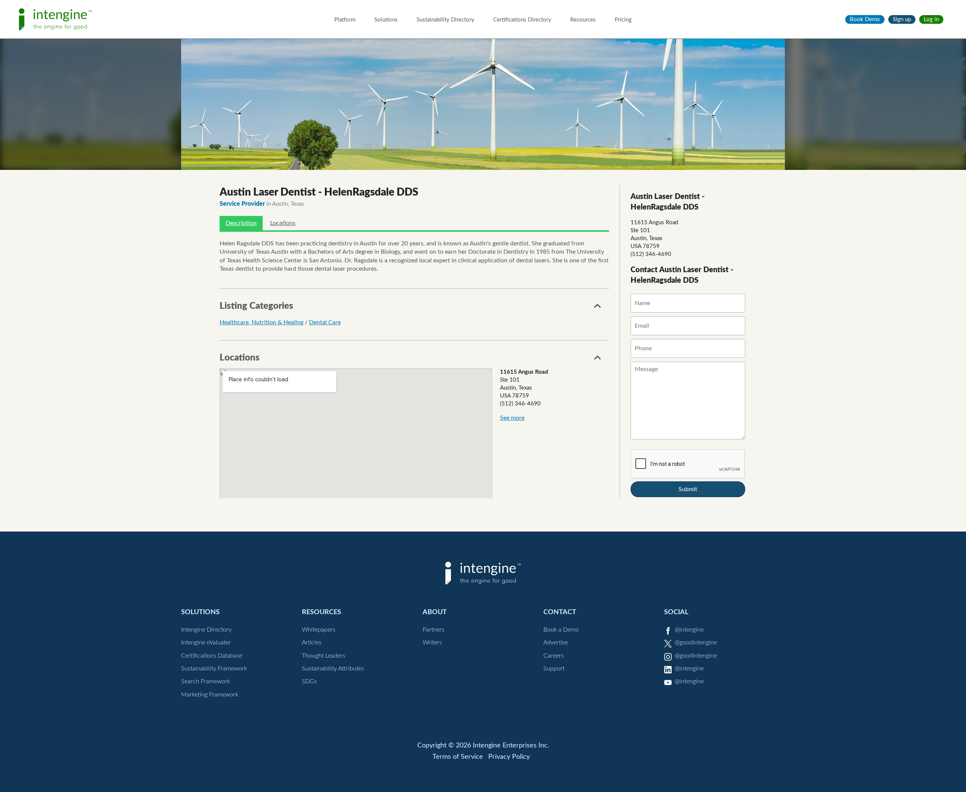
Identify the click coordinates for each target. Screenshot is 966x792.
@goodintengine (696, 642)
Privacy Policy (509, 756)
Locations (282, 223)
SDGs (309, 681)
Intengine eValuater (206, 642)
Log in (931, 19)
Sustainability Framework (214, 669)
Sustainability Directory (445, 20)
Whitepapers (318, 630)
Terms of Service (457, 756)
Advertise (555, 642)
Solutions (386, 20)
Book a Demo (561, 630)
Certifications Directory (522, 20)
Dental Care (325, 322)
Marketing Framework (209, 695)
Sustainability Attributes (333, 669)
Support (554, 669)
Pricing (623, 20)
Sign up (902, 19)
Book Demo (865, 19)
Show (597, 308)
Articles (311, 642)
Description (241, 223)
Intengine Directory (206, 630)
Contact (559, 612)
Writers (432, 642)
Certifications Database (211, 656)
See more (512, 418)
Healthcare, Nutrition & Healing (261, 322)
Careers (553, 656)
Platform (344, 20)
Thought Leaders (323, 656)
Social (676, 612)
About (435, 612)
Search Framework (205, 681)
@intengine (689, 630)
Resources (583, 20)
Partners (434, 630)
